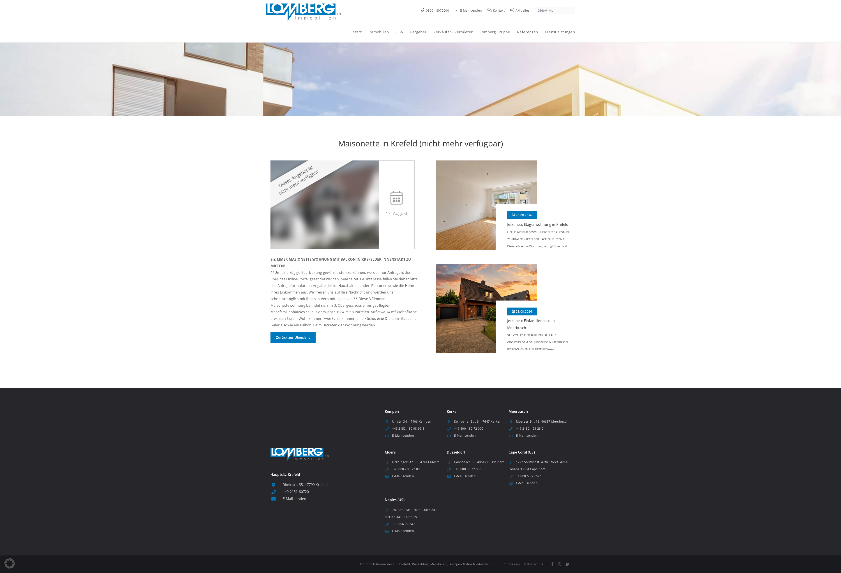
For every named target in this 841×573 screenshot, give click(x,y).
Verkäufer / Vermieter (453, 31)
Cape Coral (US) (522, 452)
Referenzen (527, 31)
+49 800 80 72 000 (467, 469)
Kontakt (498, 10)
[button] (9, 563)
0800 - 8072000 (437, 10)
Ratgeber (418, 31)
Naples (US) (395, 499)
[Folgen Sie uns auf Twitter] (567, 564)
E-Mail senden (470, 10)
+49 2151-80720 (296, 491)
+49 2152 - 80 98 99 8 (408, 428)
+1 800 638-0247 (528, 476)
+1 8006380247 (403, 524)
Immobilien (379, 31)
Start (357, 31)
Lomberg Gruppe (495, 31)
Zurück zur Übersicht (293, 337)
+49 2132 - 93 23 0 (530, 428)
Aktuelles (522, 10)
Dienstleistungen (560, 31)
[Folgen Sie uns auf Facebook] (552, 564)
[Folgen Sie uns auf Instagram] (559, 564)
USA (399, 31)
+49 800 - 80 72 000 (468, 428)
